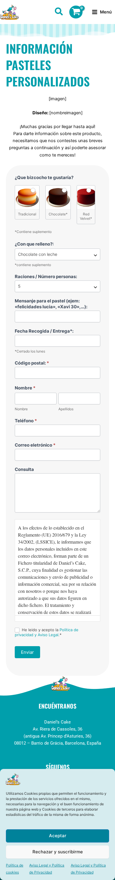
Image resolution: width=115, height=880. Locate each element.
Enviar (27, 652)
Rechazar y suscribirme (57, 852)
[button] (59, 12)
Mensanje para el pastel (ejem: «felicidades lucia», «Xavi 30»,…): (51, 303)
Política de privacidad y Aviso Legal (46, 632)
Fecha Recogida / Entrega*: (44, 331)
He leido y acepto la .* (46, 632)
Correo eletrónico (35, 445)
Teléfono (26, 420)
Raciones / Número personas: (46, 276)
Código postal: (32, 363)
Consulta (24, 469)
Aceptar (57, 835)
